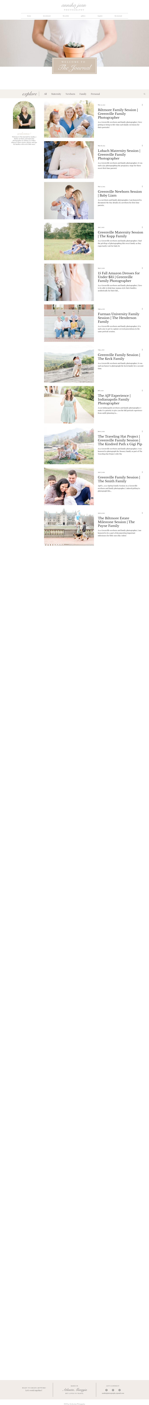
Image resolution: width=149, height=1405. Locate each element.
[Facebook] (106, 1390)
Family (83, 93)
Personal (95, 93)
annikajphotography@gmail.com (113, 1393)
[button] (144, 94)
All (45, 93)
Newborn (70, 93)
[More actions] (143, 104)
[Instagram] (119, 1390)
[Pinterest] (113, 1390)
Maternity (56, 93)
